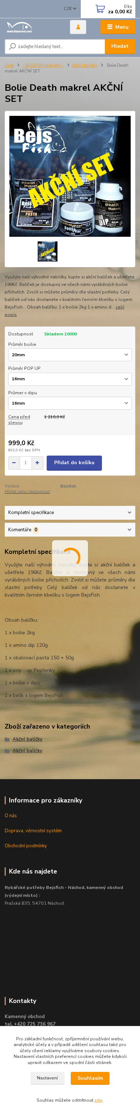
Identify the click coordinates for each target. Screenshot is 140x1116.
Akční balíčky (84, 65)
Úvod (9, 65)
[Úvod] (32, 27)
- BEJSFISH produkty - (43, 65)
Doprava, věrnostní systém (33, 831)
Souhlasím (90, 1078)
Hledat (120, 46)
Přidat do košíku (74, 462)
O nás (11, 816)
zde (98, 1100)
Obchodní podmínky (26, 846)
